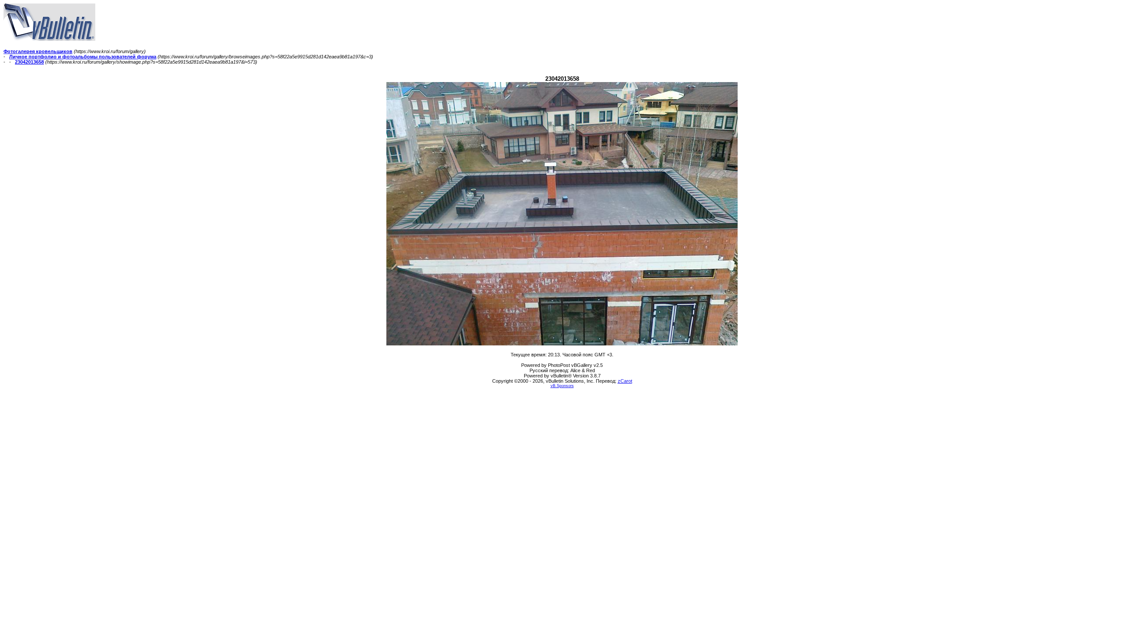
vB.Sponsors (562, 386)
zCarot (625, 381)
